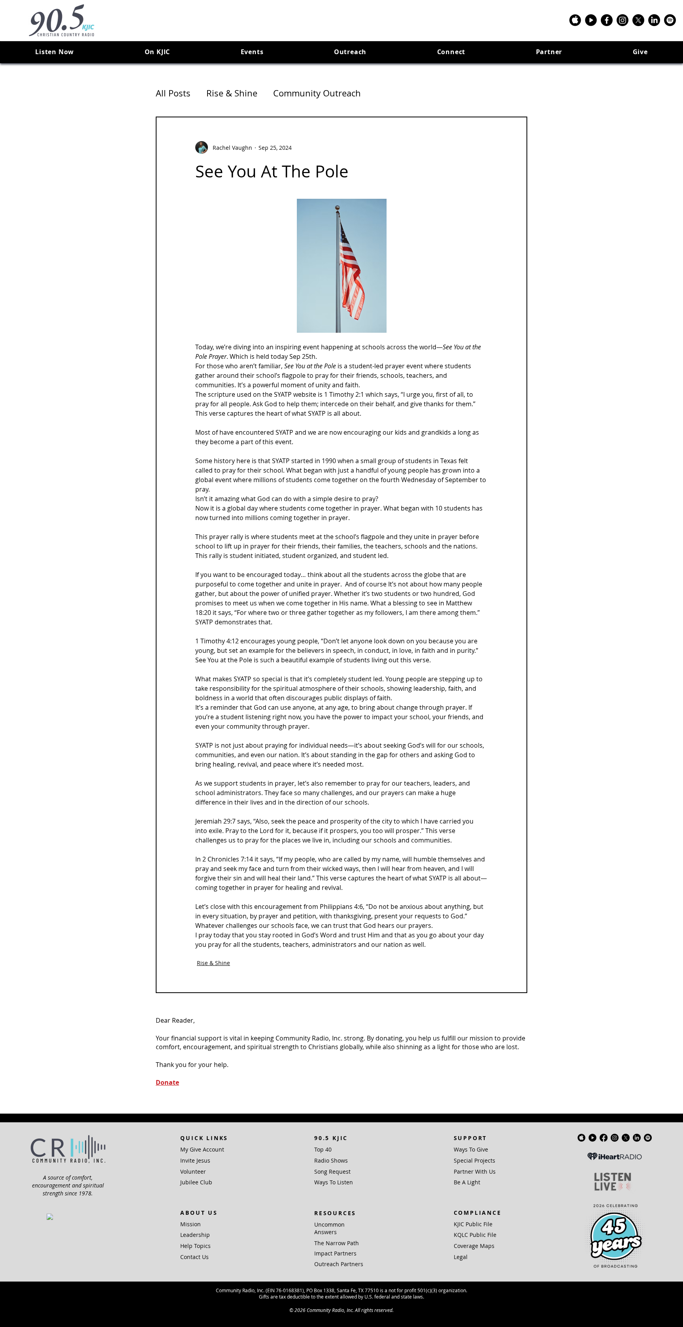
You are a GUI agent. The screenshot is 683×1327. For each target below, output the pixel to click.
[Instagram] (622, 20)
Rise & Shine (231, 93)
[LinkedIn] (654, 20)
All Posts (173, 93)
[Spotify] (670, 20)
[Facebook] (607, 20)
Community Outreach (317, 93)
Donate (167, 1082)
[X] (638, 20)
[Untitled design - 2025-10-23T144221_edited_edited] (575, 20)
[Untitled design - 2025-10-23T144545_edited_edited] (591, 20)
